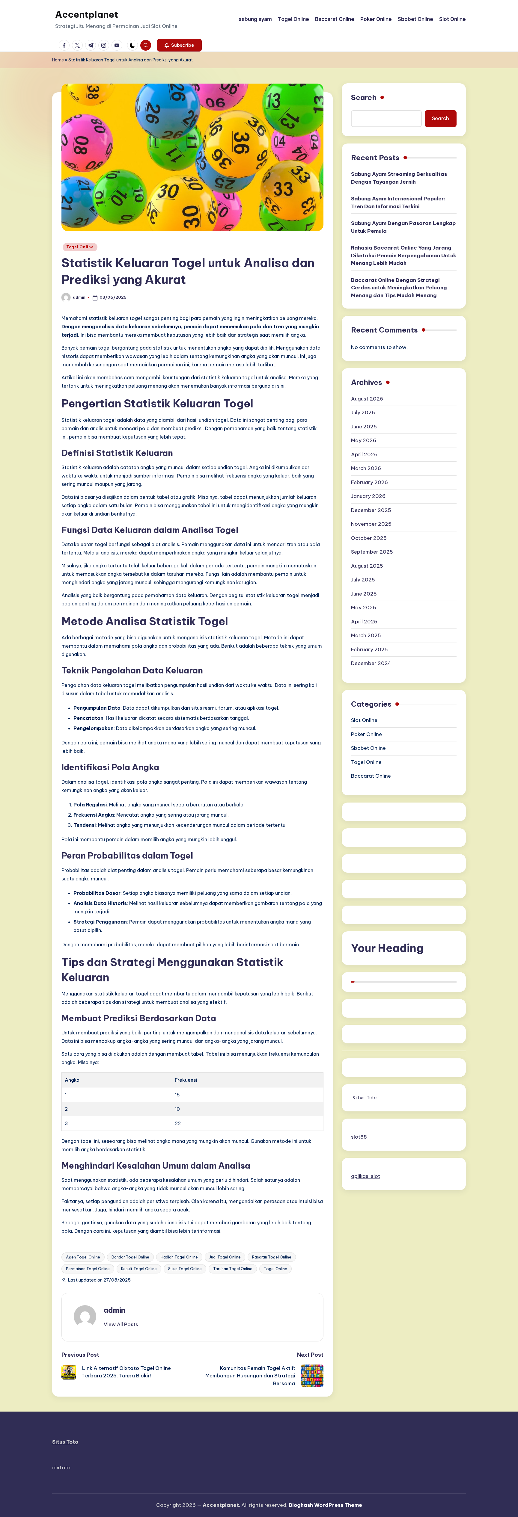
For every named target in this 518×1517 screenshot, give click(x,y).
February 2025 (369, 649)
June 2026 (364, 426)
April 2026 (364, 454)
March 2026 (366, 468)
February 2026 (369, 482)
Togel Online (80, 247)
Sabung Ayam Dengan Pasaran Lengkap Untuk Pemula (403, 227)
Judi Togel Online (225, 1257)
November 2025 (371, 524)
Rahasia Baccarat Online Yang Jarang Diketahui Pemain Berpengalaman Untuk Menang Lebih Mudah (403, 255)
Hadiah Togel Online (179, 1257)
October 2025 (369, 538)
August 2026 (367, 398)
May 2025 (363, 607)
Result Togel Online (139, 1268)
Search (364, 97)
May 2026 (363, 440)
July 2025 (363, 579)
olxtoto (61, 1467)
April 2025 (364, 621)
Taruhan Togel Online (232, 1268)
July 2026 (363, 412)
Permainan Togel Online (88, 1268)
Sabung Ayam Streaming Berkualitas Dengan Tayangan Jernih (399, 178)
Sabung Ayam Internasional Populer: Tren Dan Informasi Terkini (398, 202)
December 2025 (371, 510)
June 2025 (364, 593)
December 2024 (371, 663)
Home (58, 60)
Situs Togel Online (185, 1268)
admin (114, 1310)
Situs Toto (365, 1097)
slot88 (359, 1137)
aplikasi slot (365, 1176)
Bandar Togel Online (130, 1257)
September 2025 (372, 552)
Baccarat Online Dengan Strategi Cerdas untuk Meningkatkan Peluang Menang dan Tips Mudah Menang (399, 287)
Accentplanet (86, 14)
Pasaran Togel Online (271, 1257)
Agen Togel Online (83, 1257)
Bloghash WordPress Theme (325, 1505)
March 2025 (366, 635)
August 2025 (367, 566)
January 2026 (368, 496)
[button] (179, 45)
